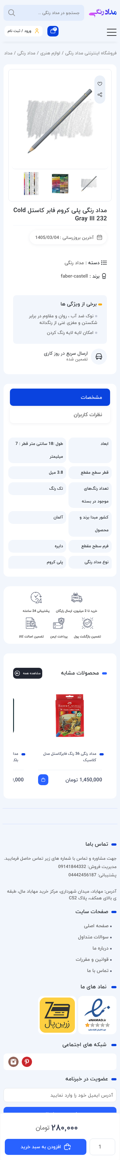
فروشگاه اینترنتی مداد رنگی (90, 53)
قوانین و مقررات (92, 959)
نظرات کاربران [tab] (88, 414)
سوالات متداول (93, 937)
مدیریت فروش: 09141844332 (87, 867)
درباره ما (100, 948)
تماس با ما (97, 971)
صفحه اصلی (96, 926)
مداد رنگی (26, 53)
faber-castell (74, 276)
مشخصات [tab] (91, 397)
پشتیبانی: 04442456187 (92, 875)
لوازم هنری (50, 53)
